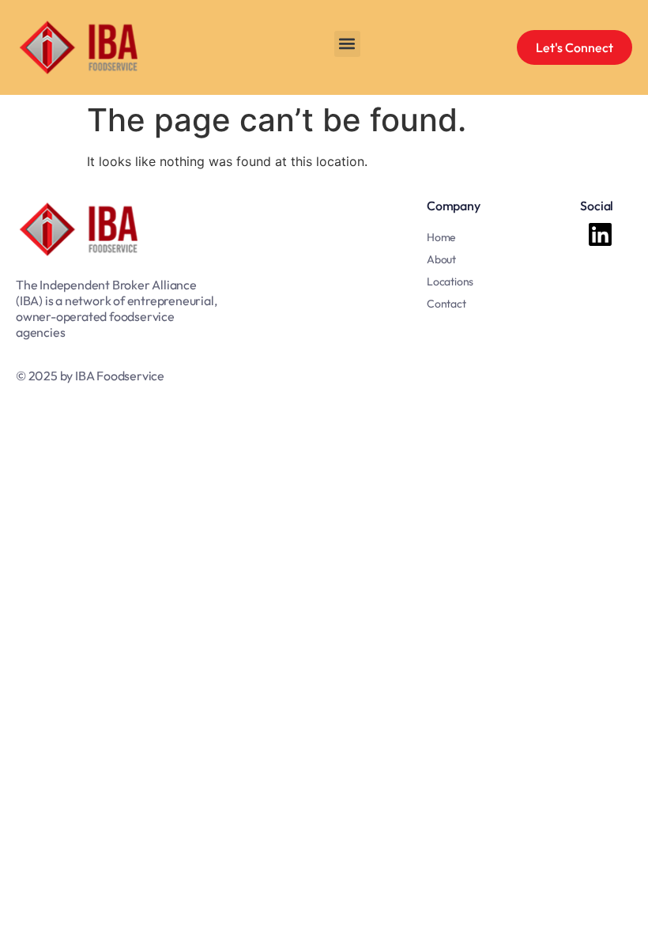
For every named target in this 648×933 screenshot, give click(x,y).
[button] (347, 44)
